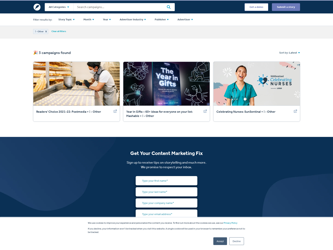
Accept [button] (220, 241)
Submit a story (286, 7)
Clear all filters (58, 31)
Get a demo (256, 7)
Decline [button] (237, 241)
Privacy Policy (230, 223)
